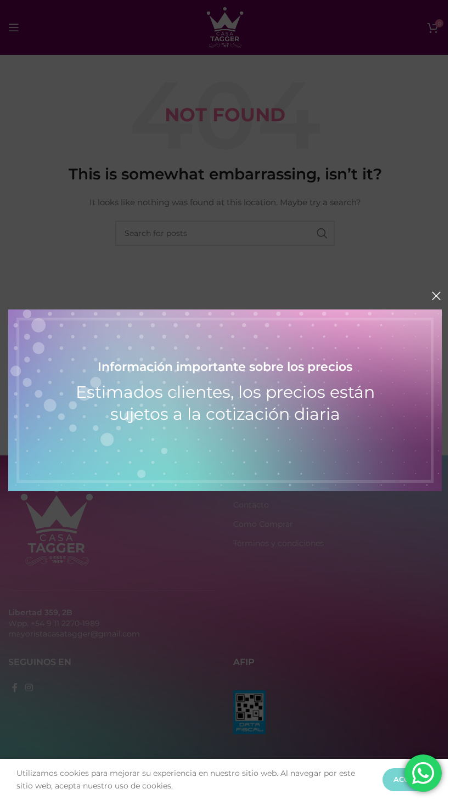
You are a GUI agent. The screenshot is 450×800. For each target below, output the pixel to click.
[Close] (436, 295)
